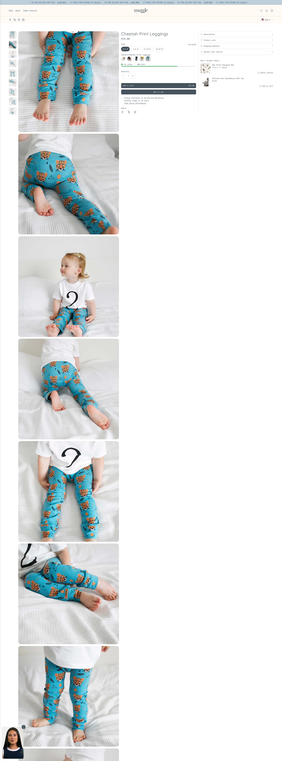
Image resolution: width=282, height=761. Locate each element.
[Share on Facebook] (122, 112)
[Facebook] (10, 19)
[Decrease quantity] (124, 76)
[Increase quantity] (132, 76)
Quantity (125, 71)
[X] (14, 19)
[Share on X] (128, 112)
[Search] (261, 10)
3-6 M (135, 49)
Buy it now (159, 92)
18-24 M (159, 49)
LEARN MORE (61, 2)
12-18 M (146, 49)
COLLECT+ (96, 2)
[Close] (23, 727)
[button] (13, 743)
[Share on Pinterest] (135, 112)
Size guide (192, 44)
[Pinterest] (23, 19)
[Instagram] (19, 19)
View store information (135, 103)
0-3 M (125, 49)
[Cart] (266, 10)
